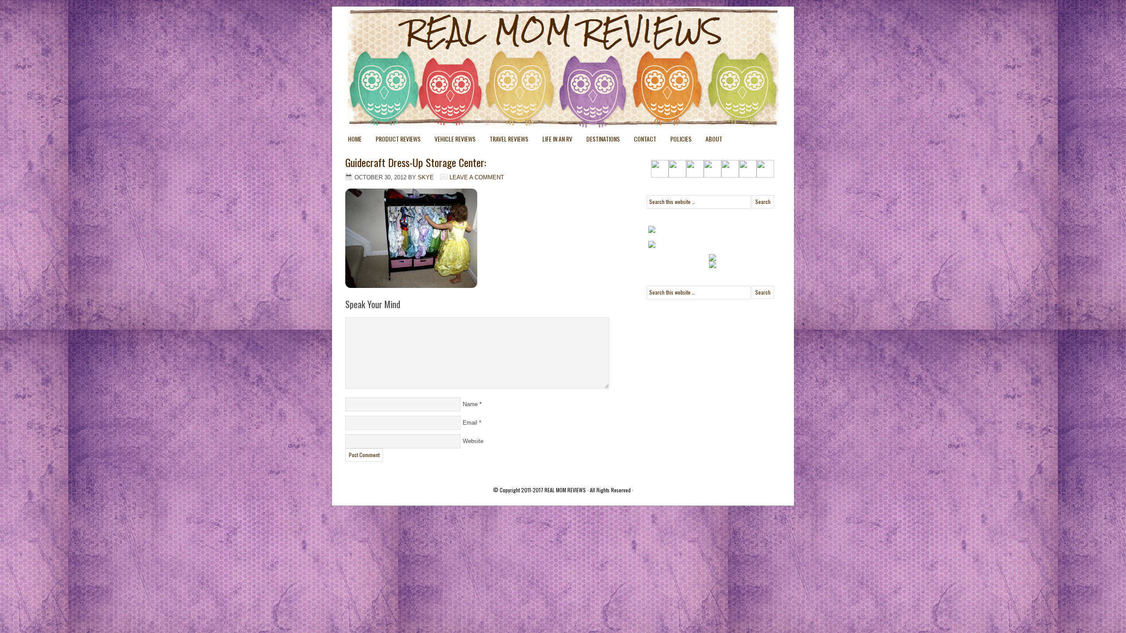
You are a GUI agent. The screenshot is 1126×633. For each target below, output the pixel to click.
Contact (645, 138)
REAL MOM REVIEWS (565, 490)
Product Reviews (394, 140)
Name (470, 404)
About (714, 138)
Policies (677, 140)
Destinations (599, 140)
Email (470, 422)
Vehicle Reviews (451, 140)
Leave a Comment (477, 177)
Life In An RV (553, 140)
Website (473, 441)
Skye (426, 177)
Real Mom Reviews (545, 40)
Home (355, 138)
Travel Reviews (505, 140)
